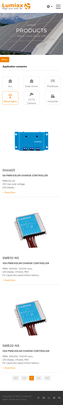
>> (39, 378)
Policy (24, 399)
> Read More (9, 192)
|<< (15, 378)
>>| (47, 378)
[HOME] (16, 6)
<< (24, 378)
